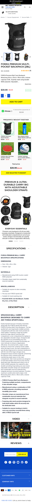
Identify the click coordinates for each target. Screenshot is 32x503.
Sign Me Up (22, 454)
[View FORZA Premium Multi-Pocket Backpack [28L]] (8, 57)
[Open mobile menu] (2, 7)
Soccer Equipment (13, 17)
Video (16, 418)
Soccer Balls (25, 17)
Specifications (16, 248)
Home (3, 17)
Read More (28, 84)
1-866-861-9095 (6, 500)
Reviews (16, 443)
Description (16, 307)
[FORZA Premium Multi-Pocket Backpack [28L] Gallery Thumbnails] (16, 57)
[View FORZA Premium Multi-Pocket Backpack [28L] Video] (17, 57)
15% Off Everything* (16, 1)
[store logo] (13, 5)
